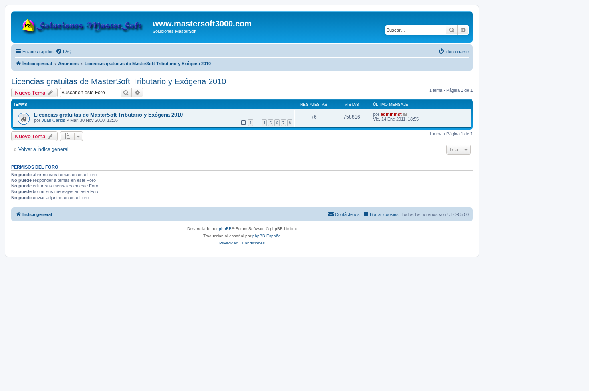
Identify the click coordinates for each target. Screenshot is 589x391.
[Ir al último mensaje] (405, 114)
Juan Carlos (53, 120)
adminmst (391, 114)
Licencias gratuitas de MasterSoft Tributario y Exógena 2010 (118, 81)
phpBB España (266, 236)
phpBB (225, 228)
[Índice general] (83, 24)
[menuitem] (64, 51)
